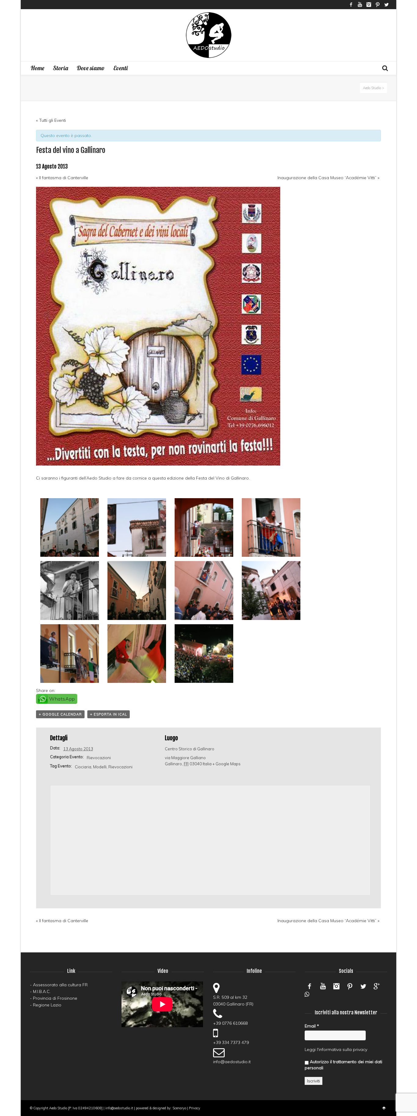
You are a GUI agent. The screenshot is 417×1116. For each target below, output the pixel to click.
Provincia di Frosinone (55, 998)
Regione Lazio (47, 1005)
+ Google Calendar (60, 714)
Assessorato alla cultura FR (60, 984)
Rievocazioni (99, 757)
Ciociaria (83, 766)
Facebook (351, 4)
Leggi (310, 1049)
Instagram (368, 4)
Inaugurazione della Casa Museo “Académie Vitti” (328, 177)
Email (312, 1026)
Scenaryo (179, 1108)
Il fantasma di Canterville (62, 177)
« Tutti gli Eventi (51, 120)
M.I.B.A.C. (42, 991)
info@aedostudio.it (232, 1061)
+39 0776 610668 (230, 1023)
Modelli (100, 766)
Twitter (386, 4)
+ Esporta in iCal (108, 714)
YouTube (360, 4)
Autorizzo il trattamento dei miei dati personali (343, 1065)
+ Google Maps (226, 763)
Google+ (377, 986)
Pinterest (377, 4)
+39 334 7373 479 (231, 1042)
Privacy (194, 1108)
